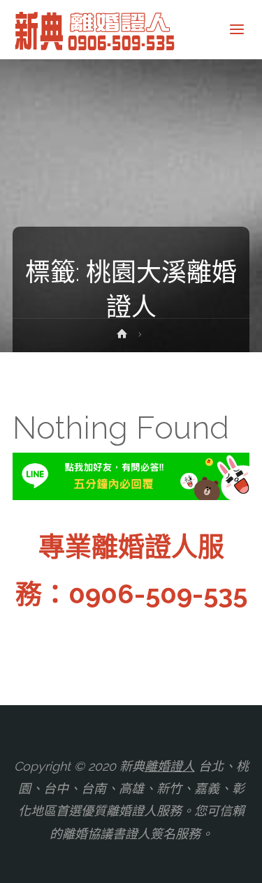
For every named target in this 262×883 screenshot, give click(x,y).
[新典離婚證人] (96, 29)
